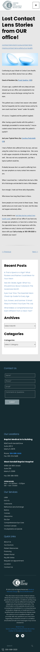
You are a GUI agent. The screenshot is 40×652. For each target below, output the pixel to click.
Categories (9, 340)
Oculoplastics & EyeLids (13, 529)
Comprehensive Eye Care (14, 523)
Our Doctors (8, 545)
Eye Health (28, 48)
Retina (6, 510)
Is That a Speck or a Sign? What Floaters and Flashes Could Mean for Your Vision (19, 275)
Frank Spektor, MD (25, 80)
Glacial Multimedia (26, 591)
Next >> (35, 251)
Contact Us (8, 567)
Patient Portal (9, 555)
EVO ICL (7, 501)
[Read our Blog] (22, 635)
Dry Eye (7, 519)
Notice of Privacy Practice (14, 629)
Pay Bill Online (9, 558)
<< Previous (6, 251)
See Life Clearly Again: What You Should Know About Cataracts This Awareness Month (18, 286)
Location (7, 564)
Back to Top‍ (20, 627)
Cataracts (8, 504)
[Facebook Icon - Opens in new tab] (17, 635)
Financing (7, 551)
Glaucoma (8, 516)
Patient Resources (11, 548)
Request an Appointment (14, 561)
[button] (36, 5)
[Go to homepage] (11, 5)
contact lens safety (15, 48)
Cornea (7, 513)
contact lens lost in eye (11, 45)
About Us (7, 542)
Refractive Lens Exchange (14, 507)
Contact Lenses (10, 526)
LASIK (6, 497)
